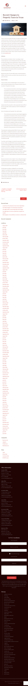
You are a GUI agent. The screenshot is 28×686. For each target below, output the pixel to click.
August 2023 (5, 291)
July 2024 (4, 271)
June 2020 (4, 361)
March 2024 (5, 279)
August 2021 (5, 336)
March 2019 (5, 385)
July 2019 (4, 380)
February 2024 (5, 280)
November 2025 (6, 242)
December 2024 (6, 262)
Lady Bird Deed (7, 635)
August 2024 (5, 269)
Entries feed (5, 454)
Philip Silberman (7, 20)
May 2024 (4, 275)
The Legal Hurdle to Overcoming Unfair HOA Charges (13, 209)
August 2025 (5, 247)
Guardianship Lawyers (8, 630)
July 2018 (4, 396)
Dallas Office (6, 613)
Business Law (5, 440)
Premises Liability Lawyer (9, 649)
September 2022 (6, 312)
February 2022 (5, 325)
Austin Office (6, 597)
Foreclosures (6, 625)
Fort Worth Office (7, 626)
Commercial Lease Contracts (9, 605)
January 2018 (5, 407)
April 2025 (4, 255)
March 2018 (5, 404)
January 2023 (5, 304)
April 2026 (4, 233)
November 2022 (6, 308)
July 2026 (4, 227)
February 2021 (5, 347)
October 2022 (5, 310)
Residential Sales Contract (9, 659)
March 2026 (5, 234)
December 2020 (6, 350)
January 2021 (5, 348)
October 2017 (5, 411)
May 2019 (4, 383)
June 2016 (4, 433)
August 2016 (5, 429)
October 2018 (5, 391)
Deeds (5, 617)
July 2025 (4, 249)
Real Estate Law (6, 182)
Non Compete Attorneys (9, 646)
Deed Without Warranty (8, 615)
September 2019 (6, 376)
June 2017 (4, 418)
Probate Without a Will (8, 652)
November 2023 (6, 286)
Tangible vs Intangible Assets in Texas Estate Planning (6, 190)
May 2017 (4, 420)
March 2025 (5, 256)
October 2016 (5, 426)
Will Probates (6, 674)
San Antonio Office (7, 662)
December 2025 (6, 240)
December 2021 (6, 328)
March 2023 (5, 301)
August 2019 (5, 378)
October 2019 (5, 374)
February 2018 (5, 406)
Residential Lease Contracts (9, 657)
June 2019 (4, 382)
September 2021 (6, 334)
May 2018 (4, 400)
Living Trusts (6, 644)
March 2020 (5, 367)
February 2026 (5, 236)
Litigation (4, 442)
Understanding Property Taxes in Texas (21, 189)
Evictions (6, 621)
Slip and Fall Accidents (8, 665)
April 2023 (4, 299)
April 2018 (4, 402)
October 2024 (5, 266)
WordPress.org (5, 457)
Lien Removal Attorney (8, 639)
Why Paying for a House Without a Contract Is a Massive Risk (14, 214)
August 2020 (5, 358)
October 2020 (5, 354)
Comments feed (6, 456)
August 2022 (5, 314)
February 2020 (5, 369)
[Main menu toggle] (25, 6)
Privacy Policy (20, 582)
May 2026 (4, 231)
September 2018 (6, 393)
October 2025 (5, 244)
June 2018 (4, 398)
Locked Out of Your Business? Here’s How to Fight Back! (13, 205)
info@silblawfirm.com (8, 478)
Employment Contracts (8, 618)
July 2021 (4, 337)
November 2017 (6, 409)
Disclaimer (21, 681)
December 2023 (6, 284)
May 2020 (4, 363)
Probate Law (5, 443)
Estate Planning (7, 620)
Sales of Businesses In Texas (9, 661)
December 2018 (6, 389)
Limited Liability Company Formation (11, 641)
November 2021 (6, 330)
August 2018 (5, 395)
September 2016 (6, 428)
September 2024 (6, 267)
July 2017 (4, 417)
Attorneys (6, 595)
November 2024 (6, 264)
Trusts (5, 670)
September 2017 (6, 413)
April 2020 (4, 365)
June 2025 (4, 251)
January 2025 (5, 260)
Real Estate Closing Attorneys (9, 654)
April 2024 (4, 277)
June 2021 (4, 339)
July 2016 (4, 431)
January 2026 (5, 238)
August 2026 (5, 225)
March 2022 (5, 323)
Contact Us (6, 608)
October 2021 (5, 332)
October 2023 (5, 288)
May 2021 (4, 341)
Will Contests (6, 672)
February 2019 (5, 387)
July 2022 (4, 315)
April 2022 (4, 321)
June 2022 (4, 317)
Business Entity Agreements (9, 600)
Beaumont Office (7, 599)
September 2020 (6, 356)
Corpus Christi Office (8, 612)
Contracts (6, 610)
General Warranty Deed (8, 628)
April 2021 (4, 343)
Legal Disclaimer (7, 638)
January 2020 (5, 371)
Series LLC (6, 664)
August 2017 (5, 415)
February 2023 (5, 302)
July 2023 (4, 293)
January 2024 (5, 282)
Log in (4, 452)
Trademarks (6, 669)
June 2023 (4, 295)
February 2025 (5, 258)
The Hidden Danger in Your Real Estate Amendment (13, 207)
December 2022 (6, 306)
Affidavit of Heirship (8, 594)
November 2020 (6, 352)
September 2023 (6, 290)
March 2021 (5, 345)
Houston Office (7, 633)
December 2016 (6, 422)
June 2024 (4, 273)
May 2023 (4, 297)
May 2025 (4, 253)
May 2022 (4, 319)
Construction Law (7, 607)
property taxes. (8, 53)
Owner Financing (7, 648)
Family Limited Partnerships (9, 623)
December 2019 (6, 372)
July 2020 (4, 360)
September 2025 (6, 245)
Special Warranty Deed (8, 667)
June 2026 (4, 229)
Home (5, 631)
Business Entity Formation (9, 602)
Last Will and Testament (8, 636)
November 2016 (6, 424)
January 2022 (5, 326)
